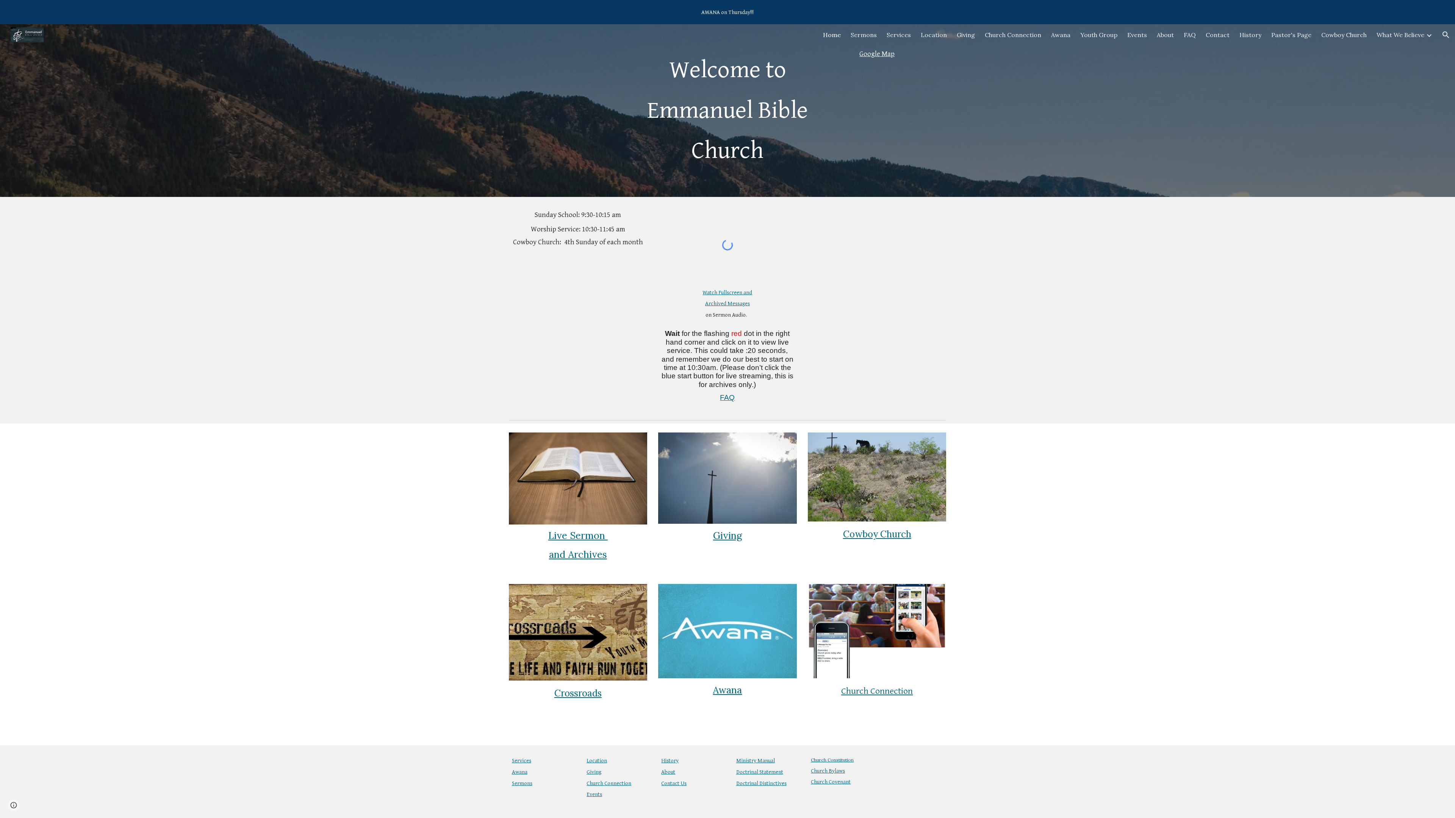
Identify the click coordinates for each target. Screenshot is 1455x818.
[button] (1446, 35)
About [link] (1165, 35)
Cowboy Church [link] (1344, 35)
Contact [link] (1218, 35)
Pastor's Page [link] (1291, 35)
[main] (727, 110)
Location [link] (934, 35)
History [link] (1250, 35)
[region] (727, 12)
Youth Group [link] (1098, 35)
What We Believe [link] (1400, 35)
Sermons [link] (864, 35)
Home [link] (832, 35)
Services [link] (899, 35)
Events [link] (1137, 35)
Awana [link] (1060, 35)
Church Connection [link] (1013, 35)
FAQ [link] (1190, 35)
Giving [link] (966, 35)
